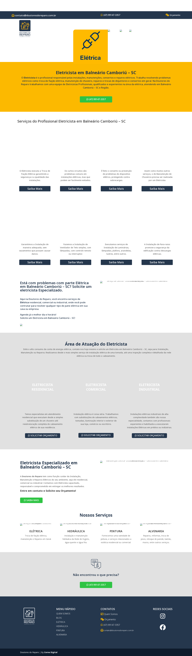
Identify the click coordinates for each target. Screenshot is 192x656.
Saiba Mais (34, 189)
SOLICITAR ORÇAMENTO (43, 435)
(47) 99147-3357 (111, 15)
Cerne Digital (50, 652)
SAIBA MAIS (32, 500)
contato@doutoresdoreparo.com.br (35, 15)
